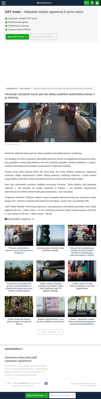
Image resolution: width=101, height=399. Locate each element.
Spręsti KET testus (15, 37)
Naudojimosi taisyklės (88, 384)
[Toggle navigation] (4, 3)
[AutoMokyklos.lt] (45, 3)
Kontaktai (74, 384)
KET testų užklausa (88, 386)
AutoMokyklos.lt (11, 88)
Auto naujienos (25, 88)
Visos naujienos (48, 332)
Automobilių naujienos (19, 219)
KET (87, 3)
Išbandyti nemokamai (42, 37)
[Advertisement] (50, 65)
